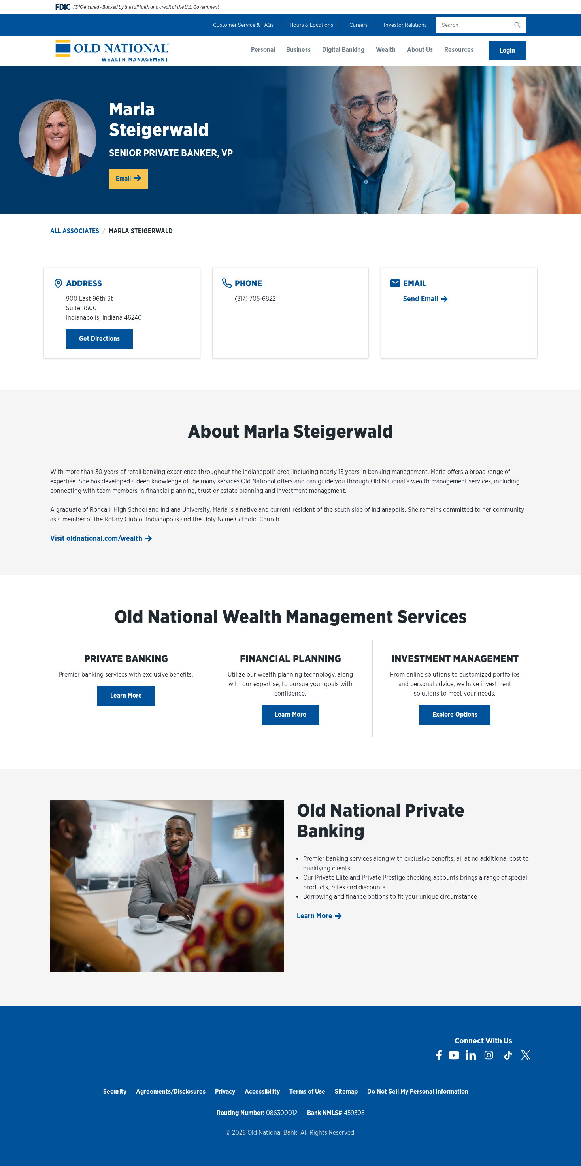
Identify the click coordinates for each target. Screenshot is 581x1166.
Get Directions (106, 338)
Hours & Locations (311, 25)
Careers (358, 25)
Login (507, 50)
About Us (420, 49)
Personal (263, 49)
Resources (458, 49)
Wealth (386, 49)
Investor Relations (405, 25)
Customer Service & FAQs (243, 25)
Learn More (126, 695)
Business (298, 49)
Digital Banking (343, 49)
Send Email (420, 298)
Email (123, 178)
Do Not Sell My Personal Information (417, 1091)
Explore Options (454, 714)
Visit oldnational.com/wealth (96, 538)
